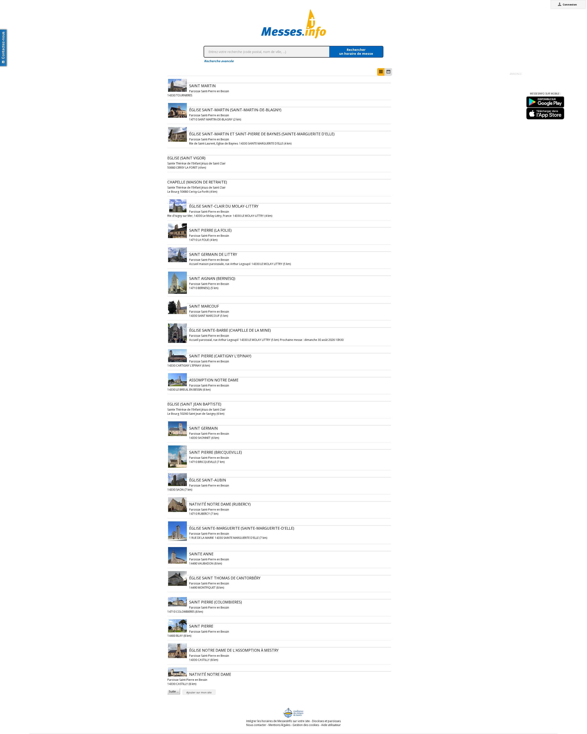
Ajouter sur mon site (199, 692)
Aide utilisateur (331, 725)
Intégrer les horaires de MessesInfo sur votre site (278, 721)
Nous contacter (256, 725)
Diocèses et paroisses (326, 721)
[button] (381, 72)
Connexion (570, 4)
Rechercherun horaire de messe (356, 51)
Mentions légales (279, 725)
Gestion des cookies (306, 725)
